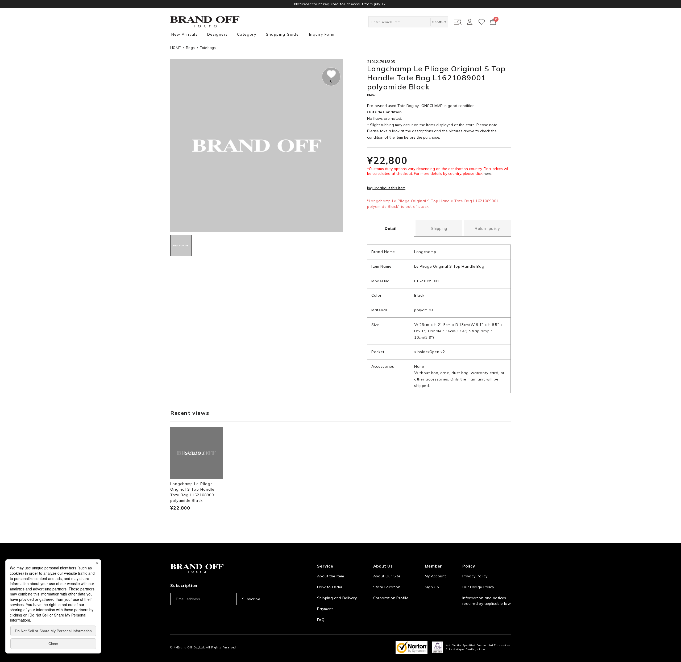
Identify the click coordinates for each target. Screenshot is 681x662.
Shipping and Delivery (337, 597)
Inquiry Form (322, 34)
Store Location (386, 587)
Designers (217, 34)
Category (246, 34)
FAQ (321, 619)
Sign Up (432, 587)
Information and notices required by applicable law (486, 600)
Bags (190, 47)
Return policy (487, 228)
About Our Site (386, 576)
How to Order (330, 587)
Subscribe (251, 599)
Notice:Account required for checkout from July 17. (340, 4)
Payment (325, 608)
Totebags (208, 47)
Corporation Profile (390, 597)
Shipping (439, 228)
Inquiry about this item (386, 187)
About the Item (330, 576)
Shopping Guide (282, 34)
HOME (175, 47)
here (487, 173)
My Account (435, 576)
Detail (391, 228)
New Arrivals (184, 34)
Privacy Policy (474, 576)
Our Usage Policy (478, 587)
